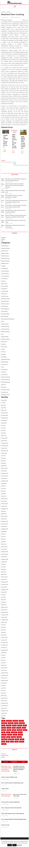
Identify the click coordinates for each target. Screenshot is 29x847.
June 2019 (3, 597)
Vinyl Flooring (4, 374)
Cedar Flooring (4, 268)
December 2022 (4, 503)
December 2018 (4, 612)
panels (15, 734)
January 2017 (4, 670)
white (17, 741)
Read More (19, 845)
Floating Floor (4, 288)
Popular (6, 761)
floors (24, 727)
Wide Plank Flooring (5, 382)
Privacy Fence (4, 346)
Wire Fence (3, 384)
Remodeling (3, 356)
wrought (3, 744)
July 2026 (3, 402)
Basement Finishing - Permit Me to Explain (5, 141)
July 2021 (3, 534)
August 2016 (4, 682)
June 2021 (3, 536)
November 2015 (4, 705)
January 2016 (4, 700)
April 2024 (3, 463)
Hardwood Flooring (5, 298)
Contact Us (3, 753)
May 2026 (3, 405)
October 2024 (4, 448)
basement (12, 17)
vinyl (12, 741)
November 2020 (4, 554)
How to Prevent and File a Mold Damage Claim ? (12, 782)
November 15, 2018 (5, 779)
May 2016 (3, 690)
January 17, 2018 (5, 821)
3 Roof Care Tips (5, 825)
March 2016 (3, 695)
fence (25, 725)
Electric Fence (4, 283)
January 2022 (4, 518)
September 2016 (4, 680)
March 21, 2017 (5, 17)
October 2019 (4, 587)
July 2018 (3, 624)
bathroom (10, 723)
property (19, 737)
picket (3, 737)
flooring (18, 727)
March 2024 (3, 465)
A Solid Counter (5, 788)
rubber (17, 739)
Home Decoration (5, 301)
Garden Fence (4, 293)
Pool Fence (3, 344)
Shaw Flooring (4, 364)
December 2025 (4, 415)
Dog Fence (3, 281)
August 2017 (4, 652)
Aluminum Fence (5, 245)
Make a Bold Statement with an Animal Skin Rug (12, 813)
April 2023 (3, 493)
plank (8, 737)
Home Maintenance (5, 308)
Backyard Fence (4, 250)
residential (11, 739)
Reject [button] (14, 845)
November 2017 (4, 645)
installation (14, 732)
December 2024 (4, 443)
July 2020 (3, 564)
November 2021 (4, 523)
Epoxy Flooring (4, 286)
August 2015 (4, 713)
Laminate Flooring (5, 326)
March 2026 (3, 410)
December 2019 (4, 582)
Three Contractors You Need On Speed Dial (11, 807)
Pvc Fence (3, 351)
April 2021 (3, 541)
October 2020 (4, 556)
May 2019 (3, 599)
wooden (21, 741)
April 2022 (3, 511)
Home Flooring (4, 306)
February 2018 (4, 637)
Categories (3, 237)
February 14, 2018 (5, 809)
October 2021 (4, 526)
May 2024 (3, 460)
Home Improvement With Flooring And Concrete (23, 142)
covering (16, 17)
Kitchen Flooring (4, 324)
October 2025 (4, 420)
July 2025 (3, 425)
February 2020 (4, 576)
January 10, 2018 (5, 827)
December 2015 (4, 703)
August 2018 (4, 622)
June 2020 (3, 566)
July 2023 (3, 486)
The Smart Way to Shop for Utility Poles (10, 802)
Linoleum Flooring (5, 329)
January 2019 (4, 609)
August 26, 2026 (16, 773)
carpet (16, 723)
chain (3, 725)
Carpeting (3, 266)
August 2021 (4, 531)
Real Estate (3, 354)
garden (9, 730)
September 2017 (4, 650)
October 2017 (4, 647)
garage (3, 730)
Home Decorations (5, 303)
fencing (9, 727)
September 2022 (4, 508)
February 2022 (4, 516)
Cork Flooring (4, 278)
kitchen (20, 732)
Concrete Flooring (5, 276)
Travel (2, 366)
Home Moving (4, 311)
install (8, 732)
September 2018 (4, 619)
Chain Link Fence (5, 273)
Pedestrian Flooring (5, 339)
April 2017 (3, 662)
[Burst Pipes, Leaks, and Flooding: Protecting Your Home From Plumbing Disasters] (6, 766)
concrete (8, 725)
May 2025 (3, 430)
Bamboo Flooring (5, 255)
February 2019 (4, 607)
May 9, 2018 (4, 790)
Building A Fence (5, 263)
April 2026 (3, 407)
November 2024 (4, 445)
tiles (7, 741)
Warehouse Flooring (5, 377)
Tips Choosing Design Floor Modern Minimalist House (13, 819)
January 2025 (4, 440)
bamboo (21, 720)
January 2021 (4, 549)
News (2, 334)
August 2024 (4, 453)
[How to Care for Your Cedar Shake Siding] (6, 794)
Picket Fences (4, 341)
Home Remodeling (5, 313)
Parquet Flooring (4, 336)
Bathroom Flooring (5, 260)
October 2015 (4, 708)
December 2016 (4, 672)
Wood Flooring (4, 392)
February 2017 (4, 667)
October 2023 (4, 478)
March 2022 (3, 513)
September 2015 (4, 710)
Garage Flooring (4, 291)
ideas (3, 732)
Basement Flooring (5, 11)
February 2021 (4, 546)
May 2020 (3, 569)
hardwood (19, 730)
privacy (13, 737)
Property (3, 349)
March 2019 (3, 604)
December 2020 (4, 551)
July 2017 (3, 655)
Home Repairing (4, 316)
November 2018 (4, 614)
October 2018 (4, 617)
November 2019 (4, 584)
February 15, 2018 (5, 804)
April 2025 (3, 433)
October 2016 (4, 677)
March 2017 (3, 665)
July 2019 (3, 594)
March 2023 (3, 496)
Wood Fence (4, 387)
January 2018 (4, 640)
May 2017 (3, 660)
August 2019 (4, 592)
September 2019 (4, 589)
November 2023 (4, 475)
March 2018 (3, 635)
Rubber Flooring (4, 361)
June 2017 (3, 657)
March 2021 (3, 544)
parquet (20, 734)
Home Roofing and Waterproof (7, 318)
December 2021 (4, 521)
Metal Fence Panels (5, 331)
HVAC (2, 321)
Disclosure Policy (5, 755)
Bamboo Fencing (4, 253)
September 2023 (4, 480)
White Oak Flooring (5, 379)
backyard (15, 720)
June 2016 (3, 688)
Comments (14, 761)
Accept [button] (9, 845)
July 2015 (3, 715)
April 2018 (3, 632)
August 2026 (4, 400)
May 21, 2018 (4, 785)
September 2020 (4, 559)
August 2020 (4, 561)
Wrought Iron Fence (5, 394)
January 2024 (4, 470)
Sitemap (3, 757)
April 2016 (3, 693)
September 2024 (4, 450)
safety (22, 739)
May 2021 (3, 539)
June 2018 (3, 627)
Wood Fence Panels (5, 389)
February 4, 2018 (5, 815)
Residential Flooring (5, 359)
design (14, 725)
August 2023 (4, 483)
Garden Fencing (4, 296)
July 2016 (3, 685)
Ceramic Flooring (5, 271)
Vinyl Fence (3, 372)
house (25, 730)
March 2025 (3, 435)
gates (14, 730)
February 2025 (4, 438)
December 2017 (4, 642)
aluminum (9, 720)
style (3, 741)
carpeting (22, 723)
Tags (2, 240)
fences (3, 727)
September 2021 (4, 528)
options (9, 734)
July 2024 (3, 455)
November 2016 (4, 675)
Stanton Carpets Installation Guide (9, 777)
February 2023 (4, 498)
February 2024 (4, 468)
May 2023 (3, 491)
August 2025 (4, 422)
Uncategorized (4, 369)
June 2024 (3, 458)
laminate (4, 734)
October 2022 (4, 506)
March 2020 (3, 574)
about (3, 720)
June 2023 (3, 488)
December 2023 (4, 473)
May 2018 (3, 629)
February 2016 (4, 698)
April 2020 (3, 571)
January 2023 (4, 501)
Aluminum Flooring (5, 248)
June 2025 (3, 428)
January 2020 (4, 579)
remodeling (4, 739)
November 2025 (4, 417)
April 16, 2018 (16, 798)
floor (19, 17)
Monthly (3, 239)
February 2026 (4, 412)
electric (19, 725)
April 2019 (3, 602)
